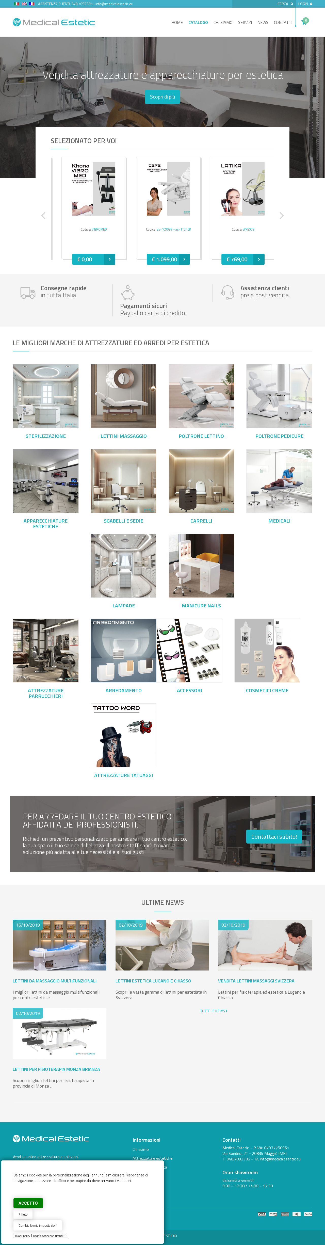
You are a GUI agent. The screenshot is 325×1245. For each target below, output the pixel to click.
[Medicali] (279, 511)
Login (303, 4)
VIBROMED (93, 229)
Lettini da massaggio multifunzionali (54, 980)
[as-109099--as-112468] (163, 189)
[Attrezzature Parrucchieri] (45, 680)
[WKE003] (237, 189)
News (262, 22)
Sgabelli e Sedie (123, 521)
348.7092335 (81, 4)
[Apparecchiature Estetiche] (45, 511)
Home (177, 22)
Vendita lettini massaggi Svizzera (256, 980)
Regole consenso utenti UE (50, 1236)
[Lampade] (123, 596)
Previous (43, 215)
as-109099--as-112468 (168, 229)
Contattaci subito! (274, 836)
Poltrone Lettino (201, 436)
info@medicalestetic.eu (114, 4)
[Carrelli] (201, 511)
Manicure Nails (201, 605)
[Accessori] (189, 680)
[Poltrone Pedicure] (279, 426)
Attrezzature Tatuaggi (123, 775)
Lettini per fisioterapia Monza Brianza (56, 1069)
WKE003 (243, 229)
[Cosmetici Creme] (267, 680)
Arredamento (124, 690)
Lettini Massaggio (124, 436)
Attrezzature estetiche (152, 1158)
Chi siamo (223, 22)
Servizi (245, 22)
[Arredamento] (123, 680)
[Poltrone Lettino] (201, 426)
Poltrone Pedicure (279, 436)
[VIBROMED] (88, 189)
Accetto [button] (28, 1203)
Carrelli (201, 521)
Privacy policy (21, 1236)
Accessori (189, 690)
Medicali (279, 521)
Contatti (283, 22)
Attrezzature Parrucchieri (45, 693)
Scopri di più (162, 97)
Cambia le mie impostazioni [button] (38, 1225)
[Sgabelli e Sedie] (123, 511)
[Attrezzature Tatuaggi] (123, 765)
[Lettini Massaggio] (123, 426)
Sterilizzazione (46, 436)
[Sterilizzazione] (45, 426)
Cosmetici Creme (267, 690)
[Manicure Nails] (201, 596)
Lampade (123, 605)
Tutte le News (213, 1011)
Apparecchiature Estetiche (46, 523)
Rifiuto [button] (23, 1214)
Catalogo (198, 22)
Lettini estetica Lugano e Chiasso (153, 980)
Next (281, 215)
